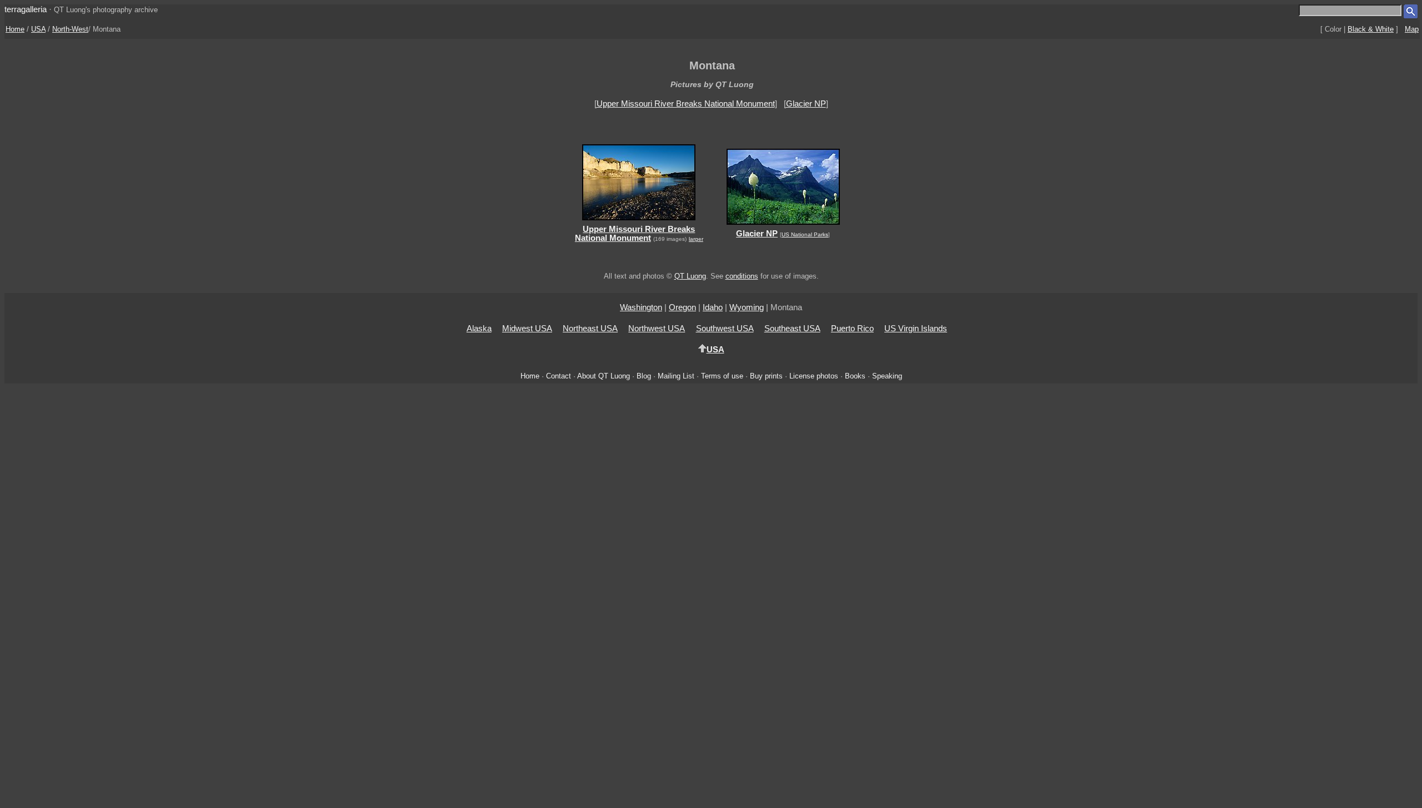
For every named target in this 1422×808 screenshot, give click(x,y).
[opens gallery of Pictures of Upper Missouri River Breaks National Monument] (639, 221)
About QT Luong (603, 376)
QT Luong (690, 276)
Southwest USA (725, 328)
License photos (813, 376)
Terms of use (722, 376)
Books (855, 376)
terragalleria (25, 9)
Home (15, 29)
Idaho (713, 307)
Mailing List (676, 376)
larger (696, 239)
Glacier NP (806, 103)
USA (38, 29)
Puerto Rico (852, 328)
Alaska (479, 328)
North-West (70, 29)
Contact (558, 376)
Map (1412, 29)
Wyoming (746, 307)
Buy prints (766, 376)
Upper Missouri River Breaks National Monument (686, 103)
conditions (741, 276)
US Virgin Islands (915, 328)
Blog (644, 376)
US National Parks (805, 234)
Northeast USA (590, 328)
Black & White (1371, 29)
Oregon (682, 307)
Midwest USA (527, 328)
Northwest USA (656, 328)
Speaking (887, 376)
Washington (641, 307)
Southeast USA (792, 328)
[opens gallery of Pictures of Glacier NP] (783, 226)
